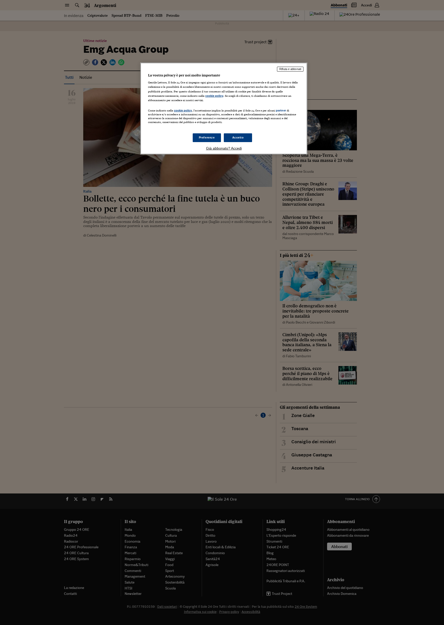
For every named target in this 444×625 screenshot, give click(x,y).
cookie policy (214, 95)
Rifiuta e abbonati (290, 69)
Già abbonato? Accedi (224, 148)
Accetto (238, 137)
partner (281, 110)
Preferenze (207, 137)
